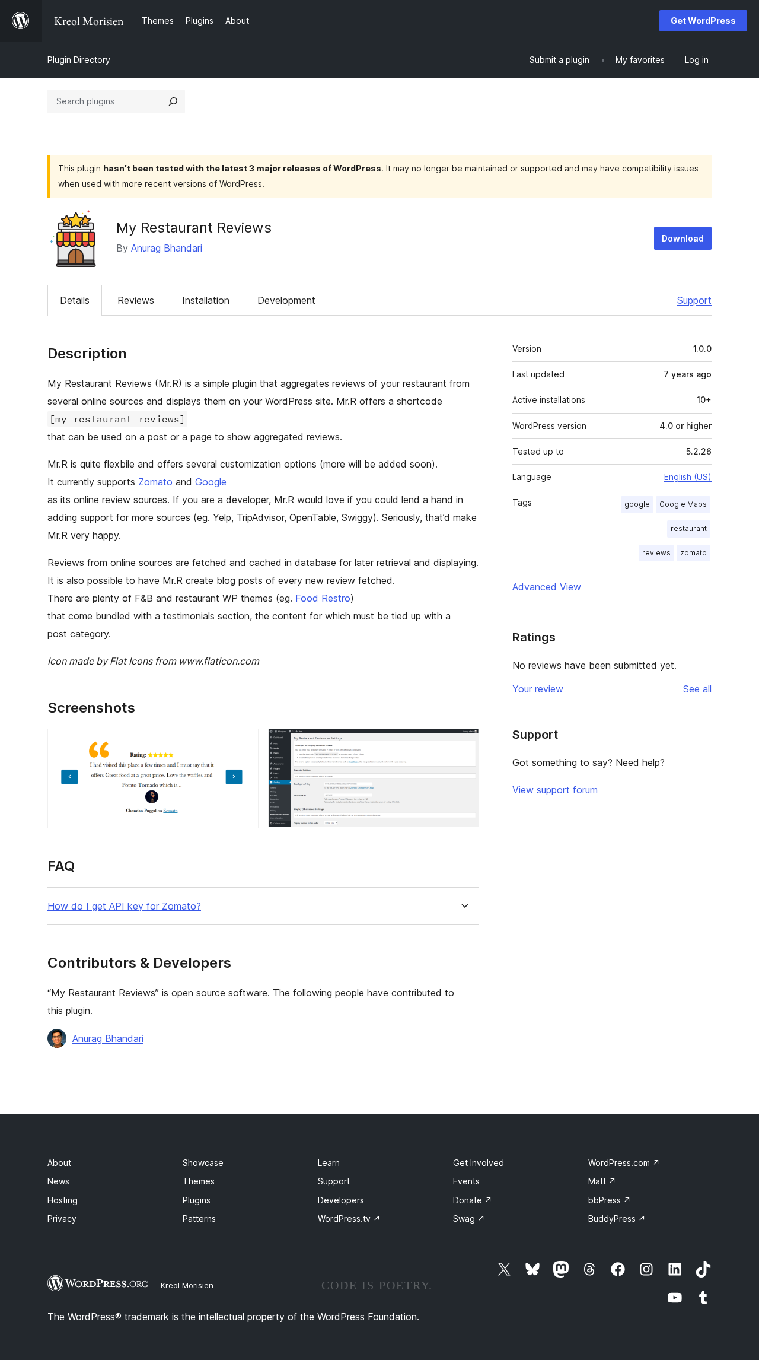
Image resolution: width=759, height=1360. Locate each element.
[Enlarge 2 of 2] (463, 745)
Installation (205, 300)
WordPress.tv (349, 1218)
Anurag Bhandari (166, 248)
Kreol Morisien (187, 1285)
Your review (537, 689)
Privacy (61, 1218)
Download (683, 238)
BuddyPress (617, 1218)
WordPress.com (624, 1163)
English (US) (688, 477)
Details (75, 300)
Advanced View (546, 587)
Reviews (135, 300)
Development (286, 300)
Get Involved (478, 1163)
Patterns (199, 1218)
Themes (199, 1181)
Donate (472, 1200)
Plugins (197, 1200)
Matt (602, 1181)
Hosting (62, 1200)
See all (697, 689)
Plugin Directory (78, 60)
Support (694, 300)
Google (211, 482)
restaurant (689, 528)
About (59, 1163)
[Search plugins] (173, 101)
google (637, 504)
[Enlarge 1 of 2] (242, 745)
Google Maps (683, 504)
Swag (469, 1218)
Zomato (155, 482)
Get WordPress (703, 20)
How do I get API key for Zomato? (124, 906)
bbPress (609, 1200)
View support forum (555, 790)
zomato (693, 552)
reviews (656, 552)
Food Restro (322, 598)
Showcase (203, 1163)
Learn (329, 1163)
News (58, 1181)
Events (466, 1181)
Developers (341, 1200)
